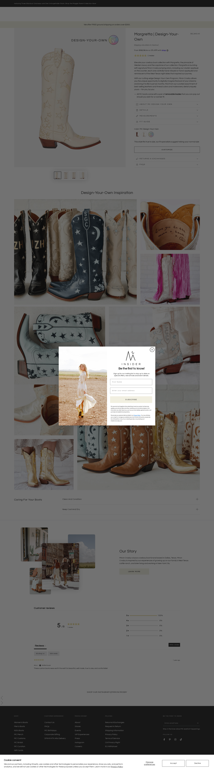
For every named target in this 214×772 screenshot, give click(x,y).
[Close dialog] (152, 350)
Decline (197, 763)
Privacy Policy (117, 767)
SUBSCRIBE (131, 399)
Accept (173, 763)
